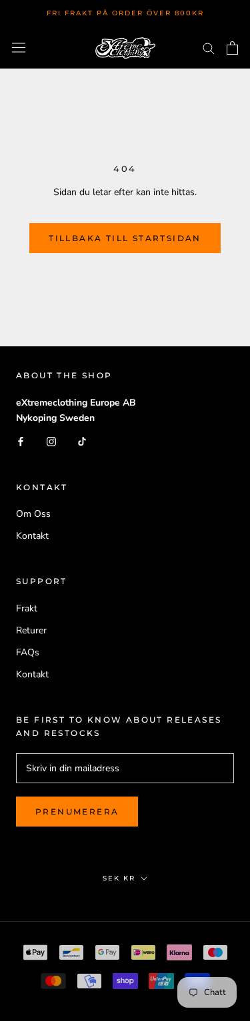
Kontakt (32, 535)
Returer (31, 630)
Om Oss (33, 514)
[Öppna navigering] (18, 48)
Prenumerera (77, 812)
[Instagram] (51, 441)
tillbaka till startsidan (125, 238)
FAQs (27, 652)
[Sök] (209, 47)
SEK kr (119, 878)
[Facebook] (20, 441)
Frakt (26, 608)
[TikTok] (82, 441)
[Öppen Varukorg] (232, 48)
